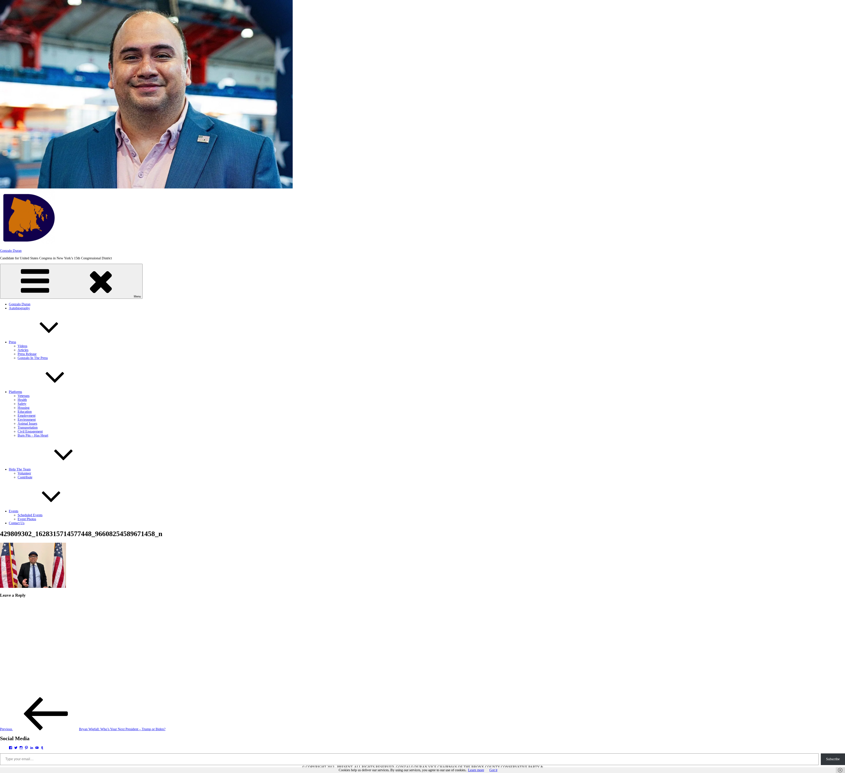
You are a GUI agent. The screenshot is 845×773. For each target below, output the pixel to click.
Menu (137, 296)
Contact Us (16, 523)
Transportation (28, 427)
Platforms (15, 392)
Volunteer (24, 473)
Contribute (25, 477)
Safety (22, 404)
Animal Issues (27, 423)
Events (13, 511)
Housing (23, 408)
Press (12, 342)
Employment (26, 415)
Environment (27, 419)
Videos (22, 346)
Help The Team (20, 469)
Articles (23, 350)
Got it (493, 770)
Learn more (476, 770)
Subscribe (833, 759)
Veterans (23, 396)
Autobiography (19, 308)
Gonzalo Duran (11, 251)
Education (25, 411)
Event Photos (27, 519)
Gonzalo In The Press (33, 358)
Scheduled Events (30, 515)
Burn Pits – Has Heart (33, 435)
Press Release (27, 354)
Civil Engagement (30, 431)
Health (22, 400)
